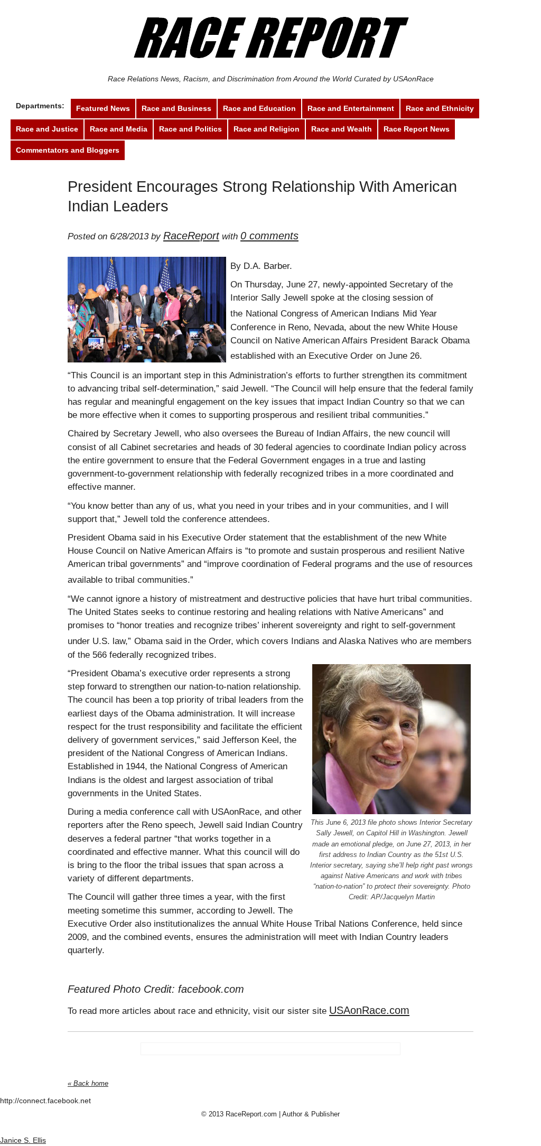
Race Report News (417, 129)
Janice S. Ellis (23, 1140)
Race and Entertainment (350, 108)
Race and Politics (190, 129)
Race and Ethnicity (440, 108)
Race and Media (118, 129)
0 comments (269, 235)
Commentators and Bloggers (67, 150)
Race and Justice (47, 129)
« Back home (88, 1083)
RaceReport (191, 235)
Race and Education (259, 108)
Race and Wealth (341, 129)
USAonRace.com (369, 1010)
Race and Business (176, 108)
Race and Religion (267, 129)
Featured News (103, 108)
